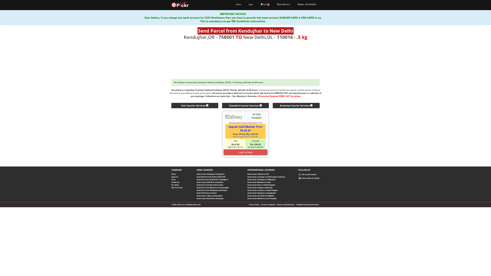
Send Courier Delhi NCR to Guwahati (210, 182)
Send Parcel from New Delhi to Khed (210, 185)
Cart (266, 4)
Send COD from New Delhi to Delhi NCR (211, 177)
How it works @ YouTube (310, 178)
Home (238, 4)
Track (173, 179)
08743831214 (284, 4)
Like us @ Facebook (308, 174)
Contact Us (175, 182)
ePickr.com (181, 204)
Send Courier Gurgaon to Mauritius (260, 187)
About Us (174, 177)
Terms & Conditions (268, 204)
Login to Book (245, 152)
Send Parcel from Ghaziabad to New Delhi (212, 190)
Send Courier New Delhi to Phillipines (260, 196)
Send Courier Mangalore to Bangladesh (261, 193)
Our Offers (175, 185)
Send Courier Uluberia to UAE (258, 174)
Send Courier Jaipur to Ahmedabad (209, 196)
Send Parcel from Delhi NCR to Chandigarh (212, 179)
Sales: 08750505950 (307, 4)
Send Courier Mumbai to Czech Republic (262, 198)
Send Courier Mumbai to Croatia (259, 182)
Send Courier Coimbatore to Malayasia (261, 179)
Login (250, 4)
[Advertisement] (245, 59)
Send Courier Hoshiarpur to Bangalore (211, 174)
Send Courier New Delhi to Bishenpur (210, 198)
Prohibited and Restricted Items (307, 204)
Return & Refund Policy (285, 204)
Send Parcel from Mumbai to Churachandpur (213, 187)
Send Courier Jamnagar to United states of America (266, 177)
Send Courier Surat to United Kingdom (261, 185)
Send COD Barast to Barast (207, 193)
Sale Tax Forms (177, 187)
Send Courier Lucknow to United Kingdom (262, 190)
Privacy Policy (254, 204)
